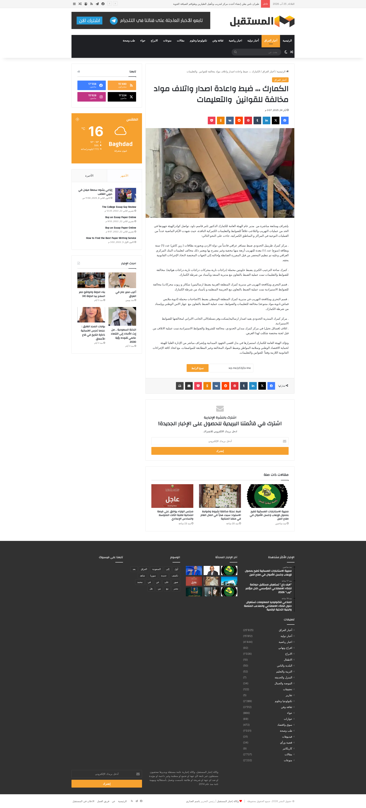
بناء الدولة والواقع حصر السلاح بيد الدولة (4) (92, 294)
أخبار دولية (253, 40)
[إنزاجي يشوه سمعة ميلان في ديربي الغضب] (125, 195)
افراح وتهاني (285, 647)
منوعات (167, 40)
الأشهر (124, 175)
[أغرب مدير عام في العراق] (122, 280)
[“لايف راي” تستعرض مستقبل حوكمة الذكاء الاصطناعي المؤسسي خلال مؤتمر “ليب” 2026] (212, 570)
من (159, 588)
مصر (176, 588)
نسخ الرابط (197, 368)
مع (167, 588)
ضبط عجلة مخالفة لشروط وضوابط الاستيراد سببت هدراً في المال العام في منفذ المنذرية (221, 515)
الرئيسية (287, 40)
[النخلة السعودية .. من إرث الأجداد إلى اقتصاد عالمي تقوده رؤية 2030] (122, 316)
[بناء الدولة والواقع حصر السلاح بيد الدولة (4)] (91, 280)
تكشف (175, 575)
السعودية (156, 569)
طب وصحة (129, 40)
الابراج (154, 40)
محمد (139, 582)
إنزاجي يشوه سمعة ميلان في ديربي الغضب (95, 192)
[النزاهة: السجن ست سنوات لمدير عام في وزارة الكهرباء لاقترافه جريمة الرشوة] (212, 591)
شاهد (142, 575)
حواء (142, 40)
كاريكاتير (287, 748)
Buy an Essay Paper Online (120, 217)
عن (157, 582)
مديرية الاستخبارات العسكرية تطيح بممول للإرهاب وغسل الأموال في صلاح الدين (269, 515)
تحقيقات (287, 689)
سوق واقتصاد (284, 724)
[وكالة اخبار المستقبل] (259, 21)
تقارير (289, 695)
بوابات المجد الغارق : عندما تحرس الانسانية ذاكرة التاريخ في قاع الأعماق (93, 332)
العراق (144, 569)
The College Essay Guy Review (119, 206)
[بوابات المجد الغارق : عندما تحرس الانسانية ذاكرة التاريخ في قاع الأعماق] (91, 315)
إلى (167, 569)
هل (151, 588)
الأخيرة (89, 175)
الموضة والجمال (283, 683)
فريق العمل (103, 801)
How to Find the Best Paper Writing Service (111, 238)
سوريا (153, 575)
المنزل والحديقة (283, 677)
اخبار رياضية (235, 40)
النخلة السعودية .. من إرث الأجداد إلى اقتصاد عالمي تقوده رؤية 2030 (123, 336)
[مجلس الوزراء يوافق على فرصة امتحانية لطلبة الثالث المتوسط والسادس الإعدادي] (172, 496)
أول (176, 569)
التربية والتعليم (284, 671)
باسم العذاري (193, 801)
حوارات (288, 718)
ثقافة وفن (217, 40)
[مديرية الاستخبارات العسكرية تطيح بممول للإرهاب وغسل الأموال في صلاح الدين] (268, 496)
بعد (134, 569)
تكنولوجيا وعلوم (198, 40)
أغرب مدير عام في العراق (126, 294)
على (167, 582)
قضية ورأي (286, 742)
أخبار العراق (270, 40)
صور (176, 582)
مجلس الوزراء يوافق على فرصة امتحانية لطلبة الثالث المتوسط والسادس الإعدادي (175, 515)
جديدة (163, 575)
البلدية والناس (284, 665)
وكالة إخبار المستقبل (228, 801)
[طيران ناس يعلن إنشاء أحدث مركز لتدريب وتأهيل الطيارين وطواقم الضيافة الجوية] (229, 581)
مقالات (181, 40)
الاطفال (288, 659)
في (149, 582)
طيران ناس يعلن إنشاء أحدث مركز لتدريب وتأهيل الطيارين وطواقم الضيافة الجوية (216, 3)
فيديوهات (287, 736)
